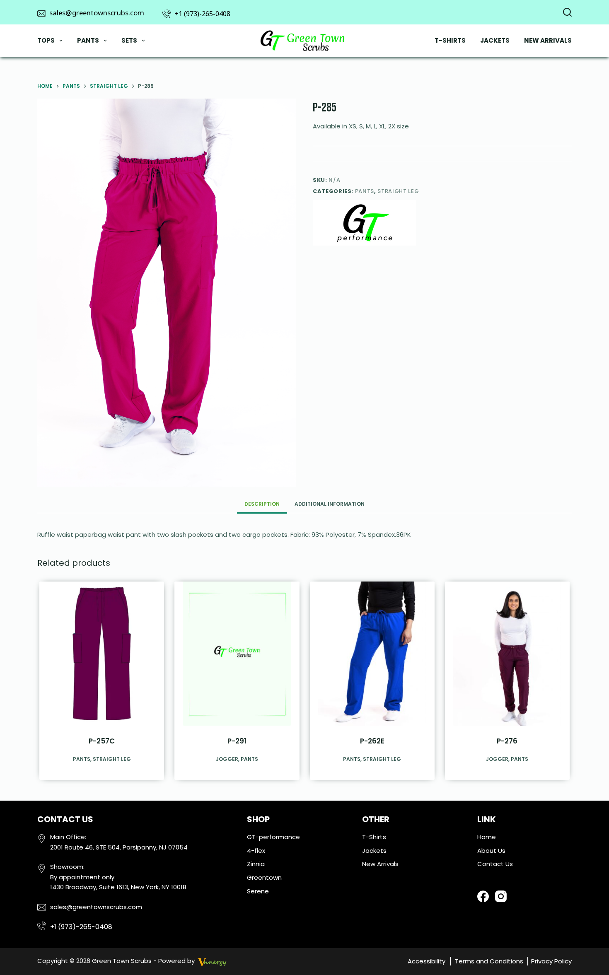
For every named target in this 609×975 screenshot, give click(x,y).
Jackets (374, 850)
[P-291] (237, 654)
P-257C (102, 741)
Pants (364, 191)
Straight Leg (398, 191)
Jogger (227, 759)
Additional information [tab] (330, 503)
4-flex (256, 850)
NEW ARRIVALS (548, 40)
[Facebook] (483, 896)
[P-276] (507, 654)
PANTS (88, 40)
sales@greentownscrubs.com (96, 12)
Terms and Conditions (489, 961)
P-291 (237, 741)
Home (486, 837)
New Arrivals (380, 863)
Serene (258, 891)
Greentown (264, 877)
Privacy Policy (551, 961)
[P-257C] (102, 654)
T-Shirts (374, 837)
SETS (129, 40)
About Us (491, 850)
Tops (46, 40)
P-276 (507, 741)
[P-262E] (372, 654)
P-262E (372, 741)
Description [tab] (262, 503)
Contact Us (495, 863)
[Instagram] (501, 896)
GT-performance (273, 837)
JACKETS (495, 40)
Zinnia (256, 863)
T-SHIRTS (450, 40)
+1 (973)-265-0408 (202, 13)
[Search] (567, 12)
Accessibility (426, 961)
